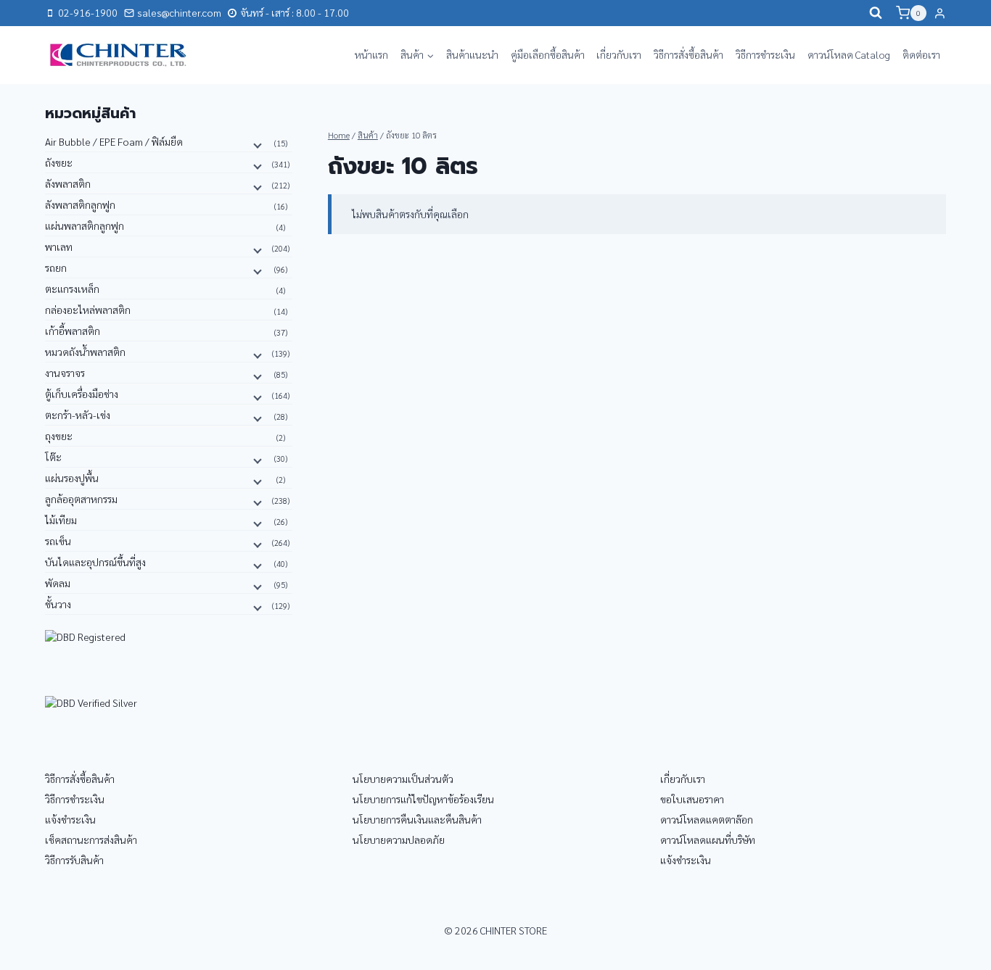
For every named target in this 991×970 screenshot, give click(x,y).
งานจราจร (65, 372)
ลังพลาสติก (68, 183)
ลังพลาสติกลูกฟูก (80, 204)
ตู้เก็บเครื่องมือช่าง (81, 393)
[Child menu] (256, 144)
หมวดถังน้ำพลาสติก (85, 351)
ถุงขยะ (59, 435)
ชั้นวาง (58, 603)
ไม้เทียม (61, 519)
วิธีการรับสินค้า (74, 859)
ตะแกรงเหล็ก (72, 288)
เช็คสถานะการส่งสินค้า (91, 839)
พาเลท (59, 246)
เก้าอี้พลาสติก (72, 330)
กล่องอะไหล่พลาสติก (88, 309)
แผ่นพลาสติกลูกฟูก (84, 225)
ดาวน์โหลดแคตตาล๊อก (706, 819)
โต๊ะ (53, 456)
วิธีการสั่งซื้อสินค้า (688, 54)
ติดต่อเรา (921, 54)
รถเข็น (58, 540)
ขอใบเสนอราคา (692, 798)
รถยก (56, 267)
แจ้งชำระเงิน (70, 819)
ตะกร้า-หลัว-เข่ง (77, 414)
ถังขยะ (59, 162)
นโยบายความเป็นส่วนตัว (403, 778)
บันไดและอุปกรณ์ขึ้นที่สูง (95, 561)
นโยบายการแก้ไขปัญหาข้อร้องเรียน (423, 798)
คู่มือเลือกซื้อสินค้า (548, 54)
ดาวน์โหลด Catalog (848, 54)
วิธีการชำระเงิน (765, 54)
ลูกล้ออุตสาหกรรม (81, 498)
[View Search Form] (876, 13)
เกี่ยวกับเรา (618, 54)
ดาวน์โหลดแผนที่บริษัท (707, 839)
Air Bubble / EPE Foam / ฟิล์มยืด (114, 141)
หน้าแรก (371, 54)
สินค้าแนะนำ (472, 54)
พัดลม (57, 582)
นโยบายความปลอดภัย (399, 839)
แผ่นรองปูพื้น (72, 477)
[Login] (940, 13)
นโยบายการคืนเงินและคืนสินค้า (417, 819)
